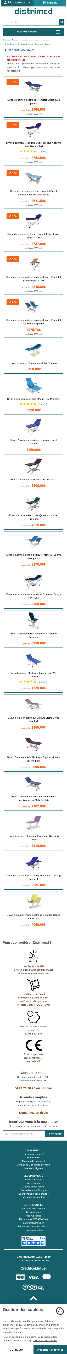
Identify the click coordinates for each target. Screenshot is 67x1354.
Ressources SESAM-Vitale (33, 1219)
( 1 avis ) (42, 151)
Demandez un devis (33, 1112)
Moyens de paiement (33, 1161)
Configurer (17, 1349)
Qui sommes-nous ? (33, 1154)
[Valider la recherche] (61, 22)
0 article (51, 2)
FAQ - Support (33, 1183)
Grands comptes (34, 1230)
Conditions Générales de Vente (34, 1164)
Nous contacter (33, 1179)
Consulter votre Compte (34, 1190)
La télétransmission (33, 1222)
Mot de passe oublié (33, 1186)
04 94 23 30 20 (25, 1088)
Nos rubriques (33, 1215)
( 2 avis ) (42, 681)
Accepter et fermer (50, 1349)
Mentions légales (33, 1168)
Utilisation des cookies (33, 1197)
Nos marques (33, 1212)
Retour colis (33, 1157)
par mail (47, 1088)
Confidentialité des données (33, 1193)
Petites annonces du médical (33, 1226)
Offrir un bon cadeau (33, 1208)
